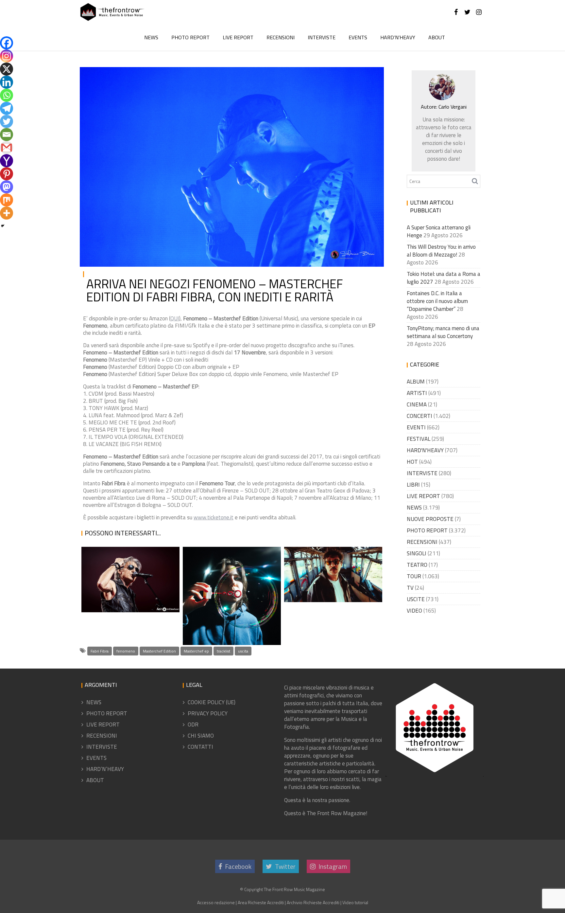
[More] (6, 213)
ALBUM (416, 381)
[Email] (6, 134)
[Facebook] (6, 42)
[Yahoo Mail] (6, 160)
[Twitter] (6, 121)
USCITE (366, 77)
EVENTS (358, 37)
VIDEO (414, 610)
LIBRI (413, 484)
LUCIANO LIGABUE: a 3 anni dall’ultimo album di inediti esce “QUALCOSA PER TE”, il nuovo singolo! (130, 564)
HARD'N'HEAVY (425, 450)
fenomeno (125, 651)
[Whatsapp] (6, 95)
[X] (6, 69)
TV (410, 587)
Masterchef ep (196, 651)
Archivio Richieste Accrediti (313, 902)
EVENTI (416, 427)
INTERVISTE (321, 37)
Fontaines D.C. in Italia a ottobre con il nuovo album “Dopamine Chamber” (437, 301)
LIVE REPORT (238, 37)
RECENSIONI (280, 37)
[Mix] (6, 199)
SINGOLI (416, 553)
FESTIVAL (418, 439)
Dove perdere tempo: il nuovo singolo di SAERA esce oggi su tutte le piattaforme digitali (231, 604)
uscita (243, 651)
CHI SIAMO (201, 735)
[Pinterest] (6, 173)
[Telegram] (6, 108)
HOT (412, 461)
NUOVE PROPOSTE (430, 519)
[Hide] (2, 225)
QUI (174, 318)
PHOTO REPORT (190, 37)
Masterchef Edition (159, 651)
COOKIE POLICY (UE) (211, 702)
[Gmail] (6, 147)
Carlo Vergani (155, 77)
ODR (193, 724)
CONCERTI (419, 416)
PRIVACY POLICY (208, 713)
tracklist (223, 651)
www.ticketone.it (213, 517)
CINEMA (417, 404)
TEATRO (417, 565)
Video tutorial (355, 902)
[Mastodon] (6, 186)
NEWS (151, 37)
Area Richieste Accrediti (261, 902)
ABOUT (436, 37)
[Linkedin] (6, 82)
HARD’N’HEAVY (397, 37)
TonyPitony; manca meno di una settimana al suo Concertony (443, 332)
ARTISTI (417, 393)
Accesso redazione (216, 902)
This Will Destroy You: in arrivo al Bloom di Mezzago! (441, 250)
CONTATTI (200, 747)
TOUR (414, 576)
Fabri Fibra (100, 651)
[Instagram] (6, 56)
